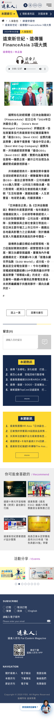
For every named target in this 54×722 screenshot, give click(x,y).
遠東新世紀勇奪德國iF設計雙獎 (15, 538)
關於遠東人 (11, 673)
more (27, 398)
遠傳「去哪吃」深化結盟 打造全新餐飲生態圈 (28, 369)
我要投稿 (41, 673)
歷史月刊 (10, 683)
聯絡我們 (41, 678)
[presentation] (20, 13)
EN (35, 5)
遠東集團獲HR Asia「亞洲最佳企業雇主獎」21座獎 (28, 426)
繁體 (8, 611)
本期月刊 (10, 678)
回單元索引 (37, 312)
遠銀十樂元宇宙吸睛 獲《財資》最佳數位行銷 (15, 504)
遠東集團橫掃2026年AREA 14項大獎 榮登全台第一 (28, 379)
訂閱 (8, 607)
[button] (16, 584)
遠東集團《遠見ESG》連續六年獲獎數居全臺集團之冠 (39, 504)
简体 (19, 611)
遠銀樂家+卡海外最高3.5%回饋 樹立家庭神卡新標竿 (28, 441)
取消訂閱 (22, 607)
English (32, 611)
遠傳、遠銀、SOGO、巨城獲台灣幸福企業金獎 (28, 385)
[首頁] (3, 20)
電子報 (24, 683)
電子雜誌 (26, 673)
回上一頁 (16, 312)
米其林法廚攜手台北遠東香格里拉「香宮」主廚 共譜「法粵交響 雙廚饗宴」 (28, 436)
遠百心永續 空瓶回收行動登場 (27, 374)
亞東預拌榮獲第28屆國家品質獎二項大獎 (28, 431)
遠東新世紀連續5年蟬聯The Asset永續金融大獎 (29, 446)
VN (39, 5)
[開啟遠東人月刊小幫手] (46, 707)
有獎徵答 (41, 683)
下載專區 (26, 678)
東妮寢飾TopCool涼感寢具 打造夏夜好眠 (28, 390)
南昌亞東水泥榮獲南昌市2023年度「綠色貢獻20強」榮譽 (39, 539)
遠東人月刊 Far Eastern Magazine (27, 638)
